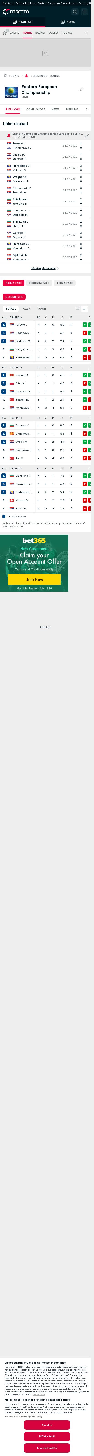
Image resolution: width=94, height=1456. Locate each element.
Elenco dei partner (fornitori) (23, 1416)
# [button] (3, 317)
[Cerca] (75, 11)
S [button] (62, 317)
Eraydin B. (22, 399)
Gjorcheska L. (24, 433)
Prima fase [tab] (13, 283)
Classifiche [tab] (14, 296)
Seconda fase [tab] (39, 283)
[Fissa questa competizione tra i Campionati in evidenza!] (81, 89)
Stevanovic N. (24, 484)
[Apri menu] (84, 11)
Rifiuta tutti (47, 1436)
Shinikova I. (23, 476)
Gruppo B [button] (16, 367)
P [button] (53, 317)
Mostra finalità (47, 1448)
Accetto (47, 1425)
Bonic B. (21, 508)
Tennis (14, 75)
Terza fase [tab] (65, 283)
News (56, 109)
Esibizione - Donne (45, 75)
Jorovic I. (21, 325)
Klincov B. (22, 500)
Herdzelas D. (24, 357)
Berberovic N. (24, 492)
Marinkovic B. (24, 408)
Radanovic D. (24, 333)
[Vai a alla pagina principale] (23, 12)
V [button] (46, 317)
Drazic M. (22, 442)
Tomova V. (22, 425)
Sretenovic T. (24, 450)
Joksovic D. (23, 391)
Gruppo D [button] (16, 468)
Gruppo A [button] (16, 317)
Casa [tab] (26, 308)
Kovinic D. (22, 375)
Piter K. (20, 383)
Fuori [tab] (42, 308)
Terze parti (39, 1394)
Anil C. (20, 458)
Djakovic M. (23, 341)
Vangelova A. (24, 349)
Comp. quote (35, 109)
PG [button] (38, 317)
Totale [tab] (10, 308)
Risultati (72, 109)
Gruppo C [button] (16, 418)
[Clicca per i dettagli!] (45, 145)
